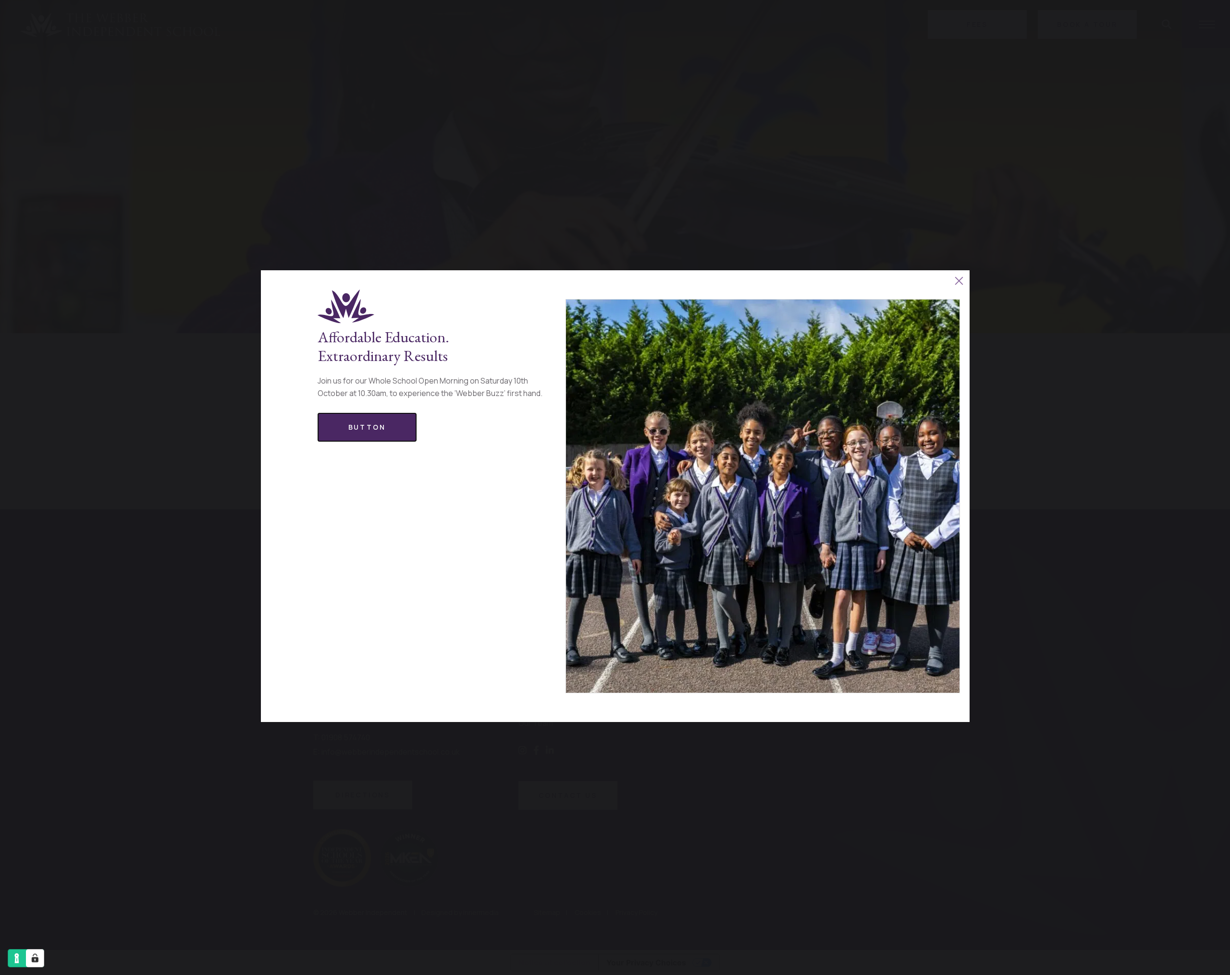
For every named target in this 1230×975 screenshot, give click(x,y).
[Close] (959, 280)
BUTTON (367, 427)
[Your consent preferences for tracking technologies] (35, 958)
